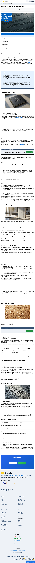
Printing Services (20, 511)
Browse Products (29, 152)
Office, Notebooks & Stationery (6, 521)
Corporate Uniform (4, 504)
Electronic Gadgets (4, 526)
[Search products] (27, 1)
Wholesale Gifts (20, 504)
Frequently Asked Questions (5, 48)
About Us (19, 520)
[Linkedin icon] (6, 490)
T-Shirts (2, 496)
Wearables (3, 517)
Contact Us (19, 521)
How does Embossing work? (5, 38)
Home (1, 3)
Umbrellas (2, 513)
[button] (17, 34)
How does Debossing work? (5, 41)
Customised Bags (4, 525)
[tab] (17, 422)
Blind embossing (19, 117)
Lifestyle (2, 520)
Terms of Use (20, 525)
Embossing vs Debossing (5, 44)
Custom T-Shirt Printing (12, 475)
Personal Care (3, 532)
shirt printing (22, 144)
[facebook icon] (2, 490)
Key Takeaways (4, 37)
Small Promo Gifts (4, 516)
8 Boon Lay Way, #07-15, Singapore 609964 (17, 550)
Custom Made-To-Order (21, 500)
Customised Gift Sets (4, 524)
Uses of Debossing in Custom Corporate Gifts (7, 45)
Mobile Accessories (4, 529)
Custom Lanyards (4, 509)
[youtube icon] (12, 490)
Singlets (2, 500)
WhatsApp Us (22, 463)
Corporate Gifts (21, 475)
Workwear (2, 503)
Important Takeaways (4, 47)
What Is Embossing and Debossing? (6, 35)
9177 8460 (18, 536)
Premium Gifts (20, 503)
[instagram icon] (4, 490)
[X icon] (10, 490)
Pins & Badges (3, 512)
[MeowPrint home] (5, 1)
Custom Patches (4, 511)
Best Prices (20, 499)
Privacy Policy (20, 524)
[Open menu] (1, 1)
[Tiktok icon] (8, 490)
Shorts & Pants (3, 505)
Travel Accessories (4, 530)
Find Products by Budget (22, 509)
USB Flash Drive (3, 528)
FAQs (19, 516)
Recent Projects (20, 512)
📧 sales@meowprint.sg (17, 540)
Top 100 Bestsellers (21, 496)
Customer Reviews (21, 513)
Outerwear (3, 499)
